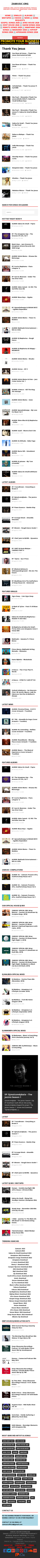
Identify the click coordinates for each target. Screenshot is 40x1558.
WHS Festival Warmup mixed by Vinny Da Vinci (23, 1327)
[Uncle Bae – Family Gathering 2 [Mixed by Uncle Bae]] (6, 1419)
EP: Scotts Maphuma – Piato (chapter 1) (22, 267)
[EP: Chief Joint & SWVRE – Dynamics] (6, 542)
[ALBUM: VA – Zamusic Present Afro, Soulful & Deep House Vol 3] (6, 879)
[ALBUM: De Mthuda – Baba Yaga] (6, 445)
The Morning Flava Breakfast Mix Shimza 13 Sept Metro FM (24, 1337)
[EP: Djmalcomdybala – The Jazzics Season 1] (6, 501)
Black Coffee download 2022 (20, 1285)
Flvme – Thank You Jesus (21, 76)
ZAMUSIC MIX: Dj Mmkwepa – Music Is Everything (25, 1046)
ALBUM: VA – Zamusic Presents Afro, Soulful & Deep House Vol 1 (24, 896)
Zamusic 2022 (20, 1249)
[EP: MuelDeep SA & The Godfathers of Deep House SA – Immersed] (6, 585)
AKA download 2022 (20, 1269)
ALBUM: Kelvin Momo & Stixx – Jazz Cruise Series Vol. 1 (24, 380)
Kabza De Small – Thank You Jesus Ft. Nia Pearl (24, 124)
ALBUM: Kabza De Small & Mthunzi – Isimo (24, 472)
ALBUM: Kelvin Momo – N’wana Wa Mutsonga (24, 257)
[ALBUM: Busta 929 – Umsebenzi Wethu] (6, 455)
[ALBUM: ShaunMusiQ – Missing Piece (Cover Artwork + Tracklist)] (6, 744)
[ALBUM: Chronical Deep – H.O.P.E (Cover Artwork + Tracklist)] (6, 713)
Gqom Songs (31, 1482)
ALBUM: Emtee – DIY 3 (20, 369)
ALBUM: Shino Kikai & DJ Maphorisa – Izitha (24, 421)
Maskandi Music (8, 1498)
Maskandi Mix (23, 1494)
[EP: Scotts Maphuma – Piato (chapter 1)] (6, 270)
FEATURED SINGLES (9, 591)
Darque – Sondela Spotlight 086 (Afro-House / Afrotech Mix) (23, 1189)
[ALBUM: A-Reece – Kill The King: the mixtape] (6, 394)
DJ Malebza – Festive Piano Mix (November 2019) (23, 980)
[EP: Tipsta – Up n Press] (6, 563)
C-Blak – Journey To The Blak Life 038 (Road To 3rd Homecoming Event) (24, 1220)
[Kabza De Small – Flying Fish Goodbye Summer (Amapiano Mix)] (6, 1202)
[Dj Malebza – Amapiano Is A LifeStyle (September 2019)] (6, 1014)
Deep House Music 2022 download (20, 1314)
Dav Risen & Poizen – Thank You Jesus (24, 65)
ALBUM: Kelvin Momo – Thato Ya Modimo (23, 319)
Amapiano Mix (21, 1460)
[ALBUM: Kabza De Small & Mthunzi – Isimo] (6, 476)
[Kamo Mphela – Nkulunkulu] (6, 664)
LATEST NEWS (7, 704)
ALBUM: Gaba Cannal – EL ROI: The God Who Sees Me (24, 288)
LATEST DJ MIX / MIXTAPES (12, 1183)
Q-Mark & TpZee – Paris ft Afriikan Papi (25, 607)
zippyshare (7, 1505)
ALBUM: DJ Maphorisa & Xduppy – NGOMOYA (24, 349)
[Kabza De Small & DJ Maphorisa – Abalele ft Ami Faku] (6, 621)
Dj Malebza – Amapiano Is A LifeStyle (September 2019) (22, 1011)
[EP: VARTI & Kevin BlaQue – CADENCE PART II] (6, 553)
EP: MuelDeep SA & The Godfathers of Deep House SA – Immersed (25, 582)
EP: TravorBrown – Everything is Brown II (23, 488)
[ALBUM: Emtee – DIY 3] (6, 373)
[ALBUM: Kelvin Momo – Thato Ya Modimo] (6, 322)
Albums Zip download (20, 1317)
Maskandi (30, 1490)
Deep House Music (9, 1475)
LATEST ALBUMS (8, 482)
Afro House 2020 (22, 1445)
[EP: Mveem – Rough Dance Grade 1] (6, 532)
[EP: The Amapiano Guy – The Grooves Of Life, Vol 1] (6, 238)
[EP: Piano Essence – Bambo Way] (6, 511)
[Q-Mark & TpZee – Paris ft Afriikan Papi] (6, 611)
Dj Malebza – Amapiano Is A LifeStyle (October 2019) (22, 990)
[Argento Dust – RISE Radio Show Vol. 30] (6, 1409)
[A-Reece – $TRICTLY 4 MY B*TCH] (6, 684)
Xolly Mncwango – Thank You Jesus (23, 146)
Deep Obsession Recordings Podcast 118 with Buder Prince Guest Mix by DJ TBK (23, 1370)
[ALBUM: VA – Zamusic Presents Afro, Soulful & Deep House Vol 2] (6, 889)
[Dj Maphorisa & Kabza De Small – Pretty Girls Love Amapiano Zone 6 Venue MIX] (6, 631)
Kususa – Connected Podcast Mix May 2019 (24, 1359)
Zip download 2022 (20, 1274)
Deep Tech (21, 1475)
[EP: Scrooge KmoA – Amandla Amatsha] (6, 522)
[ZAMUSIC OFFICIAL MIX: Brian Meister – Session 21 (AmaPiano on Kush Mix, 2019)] (6, 952)
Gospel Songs (8, 1482)
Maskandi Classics (9, 1494)
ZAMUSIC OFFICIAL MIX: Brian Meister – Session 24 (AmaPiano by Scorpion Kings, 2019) (25, 912)
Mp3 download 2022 (20, 1271)
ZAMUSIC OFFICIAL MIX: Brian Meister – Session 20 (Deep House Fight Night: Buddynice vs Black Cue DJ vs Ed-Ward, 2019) (24, 963)
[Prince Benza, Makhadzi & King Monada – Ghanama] (6, 653)
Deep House (7, 1471)
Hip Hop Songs (8, 1490)
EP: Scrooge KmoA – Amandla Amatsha (22, 518)
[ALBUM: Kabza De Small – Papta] (6, 228)
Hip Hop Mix (15, 1486)
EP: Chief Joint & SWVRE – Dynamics (25, 538)
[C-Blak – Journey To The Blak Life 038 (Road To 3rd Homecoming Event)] (6, 1223)
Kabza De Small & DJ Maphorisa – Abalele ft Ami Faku (24, 618)
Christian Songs (9, 1467)
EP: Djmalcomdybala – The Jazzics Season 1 (24, 498)
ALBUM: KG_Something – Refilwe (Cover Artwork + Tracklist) (23, 730)
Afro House (20, 1441)
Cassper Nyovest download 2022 (20, 1267)
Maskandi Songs (22, 1498)
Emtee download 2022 (20, 1280)
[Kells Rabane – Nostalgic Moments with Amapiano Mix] (6, 1429)
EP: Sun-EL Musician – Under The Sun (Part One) (24, 277)
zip (29, 1501)
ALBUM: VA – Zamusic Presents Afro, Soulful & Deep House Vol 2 (24, 886)
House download (20, 1305)
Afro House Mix (8, 1448)
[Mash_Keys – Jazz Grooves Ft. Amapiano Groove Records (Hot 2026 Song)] (6, 248)
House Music (20, 1490)
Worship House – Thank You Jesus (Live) (24, 157)
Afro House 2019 (8, 1445)
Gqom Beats (20, 1482)
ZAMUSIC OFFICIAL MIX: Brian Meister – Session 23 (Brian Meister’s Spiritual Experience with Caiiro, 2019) (24, 925)
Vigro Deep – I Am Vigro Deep (22, 596)
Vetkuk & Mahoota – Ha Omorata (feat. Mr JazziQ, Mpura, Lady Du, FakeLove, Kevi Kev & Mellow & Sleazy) (24, 693)
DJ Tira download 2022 (20, 1283)
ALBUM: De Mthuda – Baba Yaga (23, 441)
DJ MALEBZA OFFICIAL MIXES (13, 974)
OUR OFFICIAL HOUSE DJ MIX (13, 906)
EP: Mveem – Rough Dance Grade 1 (24, 528)
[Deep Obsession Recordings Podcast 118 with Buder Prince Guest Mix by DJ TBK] (6, 1373)
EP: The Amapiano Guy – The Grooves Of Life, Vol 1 (22, 235)
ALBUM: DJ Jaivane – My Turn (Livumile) (22, 462)
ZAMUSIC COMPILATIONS (12, 870)
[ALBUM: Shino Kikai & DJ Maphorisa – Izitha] (6, 424)
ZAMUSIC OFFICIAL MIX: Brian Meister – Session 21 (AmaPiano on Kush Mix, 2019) (25, 950)
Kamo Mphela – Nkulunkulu (22, 659)
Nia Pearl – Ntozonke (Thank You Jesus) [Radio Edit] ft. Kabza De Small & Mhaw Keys (24, 99)
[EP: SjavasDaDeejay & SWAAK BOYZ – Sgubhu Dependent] (6, 312)
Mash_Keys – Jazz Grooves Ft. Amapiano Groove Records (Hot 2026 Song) (23, 246)
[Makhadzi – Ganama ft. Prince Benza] (6, 643)
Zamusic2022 (20, 1251)
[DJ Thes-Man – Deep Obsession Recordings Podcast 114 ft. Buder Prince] (6, 1385)
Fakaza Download (20, 1287)
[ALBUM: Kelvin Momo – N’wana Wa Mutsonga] (6, 260)
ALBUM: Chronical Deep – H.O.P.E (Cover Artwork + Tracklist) (24, 710)
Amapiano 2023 (21, 1456)
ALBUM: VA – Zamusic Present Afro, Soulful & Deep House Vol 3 (25, 875)
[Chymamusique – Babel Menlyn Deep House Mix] (6, 1235)
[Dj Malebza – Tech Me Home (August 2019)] (6, 1004)
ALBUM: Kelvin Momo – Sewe (22, 400)
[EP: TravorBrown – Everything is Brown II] (6, 491)
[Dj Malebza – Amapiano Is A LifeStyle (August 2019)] (6, 1024)
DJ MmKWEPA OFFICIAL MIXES (14, 1030)
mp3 (32, 1498)
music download (20, 1278)
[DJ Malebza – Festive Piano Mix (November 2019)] (6, 983)
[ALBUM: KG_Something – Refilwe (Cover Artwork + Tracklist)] (6, 734)
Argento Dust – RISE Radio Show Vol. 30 (23, 1405)
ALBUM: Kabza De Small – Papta (23, 224)
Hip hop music (26, 1486)
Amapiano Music (8, 1464)
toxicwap (21, 1501)
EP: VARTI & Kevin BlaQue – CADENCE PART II (21, 549)
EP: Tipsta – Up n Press (20, 559)
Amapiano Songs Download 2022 (20, 1258)
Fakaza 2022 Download (20, 1289)
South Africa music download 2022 (20, 1276)
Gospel (17, 1479)
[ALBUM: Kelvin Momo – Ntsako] (6, 363)
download (31, 1475)
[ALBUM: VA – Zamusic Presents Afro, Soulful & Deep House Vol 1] (6, 899)
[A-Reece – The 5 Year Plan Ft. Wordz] (6, 674)
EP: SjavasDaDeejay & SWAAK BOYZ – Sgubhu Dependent (24, 308)
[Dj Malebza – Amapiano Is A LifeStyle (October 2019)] (6, 993)
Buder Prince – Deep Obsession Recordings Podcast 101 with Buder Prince (25, 1394)
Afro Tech (6, 1452)
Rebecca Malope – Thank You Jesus (23, 135)
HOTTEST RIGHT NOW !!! (12, 219)
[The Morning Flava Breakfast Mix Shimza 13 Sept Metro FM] (6, 1340)
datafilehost (22, 1467)
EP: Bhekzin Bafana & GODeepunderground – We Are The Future (25, 571)
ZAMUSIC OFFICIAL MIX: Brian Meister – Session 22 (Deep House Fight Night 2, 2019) (24, 938)
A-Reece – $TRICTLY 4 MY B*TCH (23, 680)
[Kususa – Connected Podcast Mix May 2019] (6, 1362)
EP (4, 1479)
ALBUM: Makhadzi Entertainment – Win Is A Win (25, 329)
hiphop (5, 1486)
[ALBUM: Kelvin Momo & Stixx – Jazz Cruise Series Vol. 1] (6, 383)
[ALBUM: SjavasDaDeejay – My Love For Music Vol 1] (6, 414)
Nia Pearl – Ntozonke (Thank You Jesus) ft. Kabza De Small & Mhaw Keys (24, 112)
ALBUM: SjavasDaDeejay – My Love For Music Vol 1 (24, 411)
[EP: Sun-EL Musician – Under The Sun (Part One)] (6, 281)
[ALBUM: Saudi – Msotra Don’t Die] (6, 435)
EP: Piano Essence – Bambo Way (23, 507)
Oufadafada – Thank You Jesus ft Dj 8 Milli (24, 87)
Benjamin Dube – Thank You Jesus (24, 168)
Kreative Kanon (20, 1543)
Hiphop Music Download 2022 (20, 1294)
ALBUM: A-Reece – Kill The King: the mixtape (23, 390)
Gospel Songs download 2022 (20, 1299)
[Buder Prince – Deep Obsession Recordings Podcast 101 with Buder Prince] (6, 1397)
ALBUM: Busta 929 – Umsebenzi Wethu (23, 452)
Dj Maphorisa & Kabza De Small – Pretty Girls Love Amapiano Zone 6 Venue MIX (24, 629)
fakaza (9, 1479)
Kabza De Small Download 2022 (20, 1253)
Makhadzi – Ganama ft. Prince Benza (23, 640)
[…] (18, 1110)
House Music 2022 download (20, 1312)
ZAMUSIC (29, 57)
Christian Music (22, 1464)
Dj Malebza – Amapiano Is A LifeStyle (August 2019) (22, 1021)
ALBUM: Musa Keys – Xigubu (22, 297)
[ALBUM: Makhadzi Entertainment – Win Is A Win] (6, 332)
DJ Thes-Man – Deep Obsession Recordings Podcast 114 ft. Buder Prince (24, 1382)
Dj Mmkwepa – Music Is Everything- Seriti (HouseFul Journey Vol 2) (25, 1036)
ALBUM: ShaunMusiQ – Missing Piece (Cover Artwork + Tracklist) (24, 741)
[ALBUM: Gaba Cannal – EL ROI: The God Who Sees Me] (6, 291)
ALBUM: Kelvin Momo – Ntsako (23, 359)
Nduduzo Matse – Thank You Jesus (25, 190)
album (15, 1452)
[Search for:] (20, 212)
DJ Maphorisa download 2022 (20, 1292)
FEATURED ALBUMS (9, 762)
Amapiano (23, 1452)
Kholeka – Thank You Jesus (22, 178)
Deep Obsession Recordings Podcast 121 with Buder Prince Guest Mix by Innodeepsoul (23, 1348)
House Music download (20, 1308)
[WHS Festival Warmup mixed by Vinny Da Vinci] (6, 1330)
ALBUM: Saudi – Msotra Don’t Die (24, 431)
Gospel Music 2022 (20, 1303)
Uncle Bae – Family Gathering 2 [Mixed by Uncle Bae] (23, 1416)
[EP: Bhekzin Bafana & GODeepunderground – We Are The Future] (6, 573)
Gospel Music (27, 1479)
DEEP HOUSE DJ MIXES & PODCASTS (16, 1321)
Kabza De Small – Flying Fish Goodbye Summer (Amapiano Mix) (24, 1199)
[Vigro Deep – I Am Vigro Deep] (6, 600)
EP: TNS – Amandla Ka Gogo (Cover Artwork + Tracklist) (24, 720)
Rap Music (11, 1501)
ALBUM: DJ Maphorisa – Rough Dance (23, 339)
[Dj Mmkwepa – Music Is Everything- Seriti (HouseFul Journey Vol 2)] (6, 1039)
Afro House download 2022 (20, 1296)
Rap (4, 1501)
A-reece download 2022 (20, 1262)
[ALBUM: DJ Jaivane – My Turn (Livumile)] (6, 465)
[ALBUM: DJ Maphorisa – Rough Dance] (6, 342)
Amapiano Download (20, 1260)
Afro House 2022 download (20, 1310)
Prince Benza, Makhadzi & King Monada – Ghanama (23, 650)
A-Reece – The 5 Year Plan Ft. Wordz (22, 671)
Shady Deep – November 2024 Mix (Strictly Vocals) (24, 1209)
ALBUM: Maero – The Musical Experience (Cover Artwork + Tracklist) (22, 752)
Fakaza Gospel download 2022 (20, 1301)
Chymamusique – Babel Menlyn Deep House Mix (23, 1232)
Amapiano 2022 (8, 1456)
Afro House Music (23, 1448)
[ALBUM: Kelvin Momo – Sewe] (6, 404)
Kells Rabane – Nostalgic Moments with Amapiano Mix (25, 1426)
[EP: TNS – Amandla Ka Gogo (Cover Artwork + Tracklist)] (6, 723)
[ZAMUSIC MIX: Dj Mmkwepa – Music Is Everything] (6, 1050)
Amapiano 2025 (8, 1460)
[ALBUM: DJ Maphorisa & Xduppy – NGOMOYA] (6, 353)
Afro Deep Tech (8, 1441)
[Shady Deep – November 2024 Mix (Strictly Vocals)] (6, 1213)
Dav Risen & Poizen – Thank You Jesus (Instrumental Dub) (24, 54)
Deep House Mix (19, 1471)
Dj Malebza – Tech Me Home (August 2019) (22, 1000)
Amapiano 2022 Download (20, 1255)
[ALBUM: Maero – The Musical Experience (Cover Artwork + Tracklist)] (6, 754)
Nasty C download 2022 (20, 1264)
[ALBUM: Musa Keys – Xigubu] (6, 301)
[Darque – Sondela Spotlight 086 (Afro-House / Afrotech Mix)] (6, 1192)
